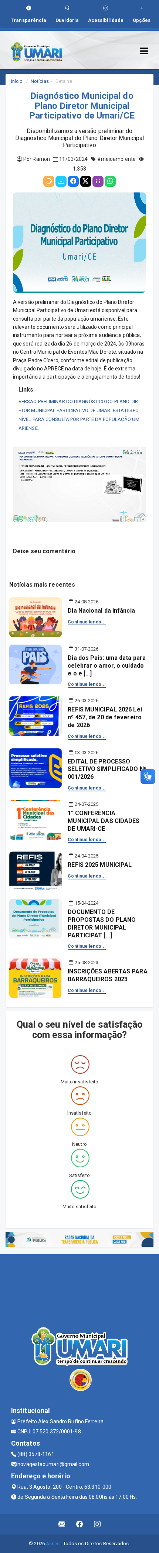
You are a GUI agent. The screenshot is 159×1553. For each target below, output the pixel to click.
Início (17, 81)
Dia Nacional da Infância (101, 610)
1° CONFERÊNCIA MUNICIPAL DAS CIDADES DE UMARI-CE (103, 821)
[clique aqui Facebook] (79, 1524)
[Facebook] (73, 181)
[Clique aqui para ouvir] (98, 181)
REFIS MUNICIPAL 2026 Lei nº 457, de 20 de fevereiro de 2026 (105, 717)
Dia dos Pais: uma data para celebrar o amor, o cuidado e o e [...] (107, 665)
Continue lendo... (87, 622)
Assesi (53, 1543)
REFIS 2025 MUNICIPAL (100, 864)
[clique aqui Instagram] (97, 1524)
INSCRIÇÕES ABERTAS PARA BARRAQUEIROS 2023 (107, 975)
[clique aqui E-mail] (61, 1524)
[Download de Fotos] (61, 181)
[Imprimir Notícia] (48, 181)
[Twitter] (85, 181)
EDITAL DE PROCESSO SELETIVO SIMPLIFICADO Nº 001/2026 (107, 769)
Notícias (40, 81)
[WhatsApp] (110, 181)
